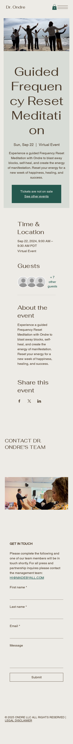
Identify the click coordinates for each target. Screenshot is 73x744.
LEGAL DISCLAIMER (18, 720)
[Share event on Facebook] (19, 401)
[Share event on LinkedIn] (39, 401)
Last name (18, 607)
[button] (54, 7)
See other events (36, 196)
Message (16, 645)
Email (15, 626)
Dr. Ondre (15, 7)
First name (18, 587)
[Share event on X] (29, 401)
